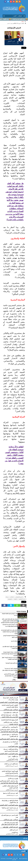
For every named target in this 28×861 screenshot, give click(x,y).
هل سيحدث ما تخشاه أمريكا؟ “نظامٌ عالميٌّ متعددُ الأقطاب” (9, 658)
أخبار (15, 16)
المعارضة (10, 599)
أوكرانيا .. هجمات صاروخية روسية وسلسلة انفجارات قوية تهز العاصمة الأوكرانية (9, 653)
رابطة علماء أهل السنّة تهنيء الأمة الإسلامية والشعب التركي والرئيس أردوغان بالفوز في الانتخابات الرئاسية (9, 620)
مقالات (22, 21)
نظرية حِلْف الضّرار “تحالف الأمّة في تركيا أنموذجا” (9, 647)
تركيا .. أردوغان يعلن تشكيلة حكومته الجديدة (9, 614)
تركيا (7, 596)
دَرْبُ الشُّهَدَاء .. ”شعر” (9, 19)
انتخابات (11, 596)
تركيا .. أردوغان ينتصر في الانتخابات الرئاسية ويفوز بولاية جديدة (9, 625)
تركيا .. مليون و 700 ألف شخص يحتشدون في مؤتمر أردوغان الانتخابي (10, 675)
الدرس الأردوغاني (19, 596)
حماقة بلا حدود (14, 641)
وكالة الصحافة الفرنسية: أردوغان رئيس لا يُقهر (10, 636)
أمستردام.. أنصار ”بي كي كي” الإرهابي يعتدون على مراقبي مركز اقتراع (9, 670)
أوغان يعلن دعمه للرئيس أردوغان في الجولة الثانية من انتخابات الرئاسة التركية (9, 631)
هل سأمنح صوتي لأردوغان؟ (11, 663)
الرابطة (20, 16)
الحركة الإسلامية (22, 599)
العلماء (15, 599)
